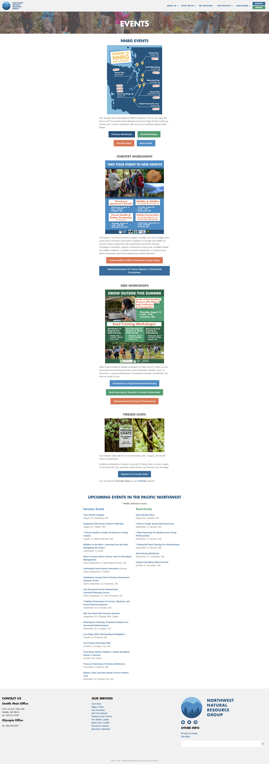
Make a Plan (98, 707)
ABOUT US (172, 6)
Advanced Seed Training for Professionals (158, 544)
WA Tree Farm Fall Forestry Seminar (101, 613)
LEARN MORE (242, 6)
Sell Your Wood (99, 713)
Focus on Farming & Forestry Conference (104, 664)
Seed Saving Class (145, 515)
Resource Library (100, 726)
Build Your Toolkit (101, 723)
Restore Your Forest (102, 716)
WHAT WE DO (187, 6)
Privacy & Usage (189, 733)
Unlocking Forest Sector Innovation (101, 568)
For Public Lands (100, 719)
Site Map (185, 736)
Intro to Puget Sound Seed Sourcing (155, 524)
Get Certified (98, 710)
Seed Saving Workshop (147, 553)
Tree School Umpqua (93, 515)
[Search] (263, 744)
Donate (259, 3)
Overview (96, 704)
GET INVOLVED (206, 6)
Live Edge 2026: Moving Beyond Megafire (104, 634)
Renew (259, 7)
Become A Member (101, 729)
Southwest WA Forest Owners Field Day (103, 524)
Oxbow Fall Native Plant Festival (152, 562)
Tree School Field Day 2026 (97, 643)
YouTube (142, 481)
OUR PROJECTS (224, 6)
